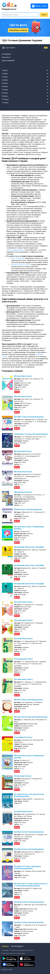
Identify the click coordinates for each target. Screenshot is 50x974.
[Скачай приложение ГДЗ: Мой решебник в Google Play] (9, 958)
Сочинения (6, 54)
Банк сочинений (17, 258)
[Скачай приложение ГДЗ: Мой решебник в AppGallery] (27, 964)
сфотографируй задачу (16, 250)
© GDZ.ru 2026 (6, 969)
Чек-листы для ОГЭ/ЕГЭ (20, 264)
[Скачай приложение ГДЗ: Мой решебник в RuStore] (9, 964)
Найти (44, 15)
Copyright (5, 950)
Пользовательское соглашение (13, 953)
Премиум (5, 946)
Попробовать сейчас (18, 30)
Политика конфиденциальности (21, 950)
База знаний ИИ (8, 60)
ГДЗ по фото (10, 48)
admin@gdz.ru (18, 946)
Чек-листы (6, 57)
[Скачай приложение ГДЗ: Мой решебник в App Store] (27, 958)
